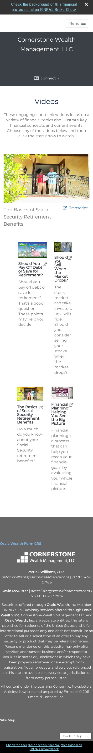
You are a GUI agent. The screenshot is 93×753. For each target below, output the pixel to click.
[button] (77, 23)
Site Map (7, 720)
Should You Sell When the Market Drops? (61, 269)
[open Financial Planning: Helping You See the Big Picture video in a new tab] (71, 405)
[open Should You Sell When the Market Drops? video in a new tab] (70, 258)
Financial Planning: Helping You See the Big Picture (60, 414)
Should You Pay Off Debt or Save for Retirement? (30, 269)
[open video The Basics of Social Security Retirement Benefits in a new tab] (65, 208)
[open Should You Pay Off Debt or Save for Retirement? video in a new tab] (45, 264)
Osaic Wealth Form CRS (20, 543)
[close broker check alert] (86, 4)
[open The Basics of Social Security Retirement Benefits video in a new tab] (41, 407)
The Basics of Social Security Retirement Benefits (28, 414)
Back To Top (73, 736)
